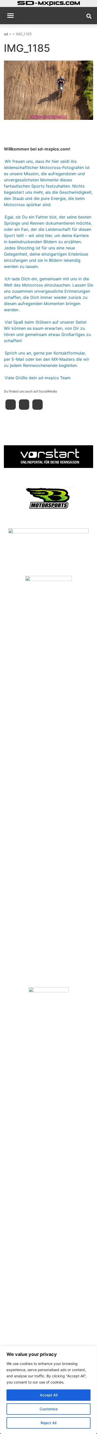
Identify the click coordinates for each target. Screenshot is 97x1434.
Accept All (48, 1395)
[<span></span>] (48, 456)
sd (6, 34)
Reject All (48, 1423)
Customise (49, 1409)
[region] (48, 1390)
